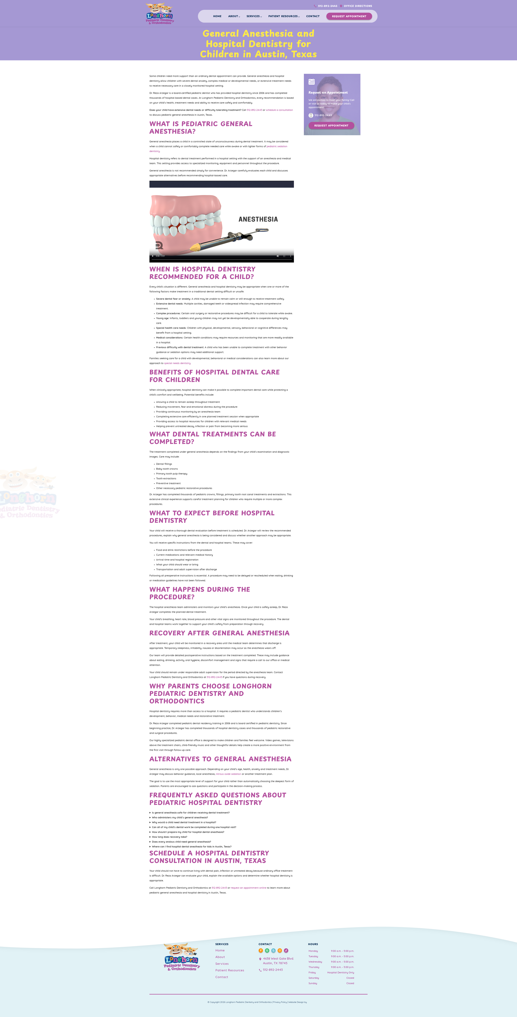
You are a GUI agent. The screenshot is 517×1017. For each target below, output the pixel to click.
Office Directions (358, 6)
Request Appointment (349, 16)
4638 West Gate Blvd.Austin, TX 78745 (278, 961)
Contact (313, 16)
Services (253, 16)
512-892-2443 (328, 6)
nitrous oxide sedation (228, 774)
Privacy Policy (280, 1002)
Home (217, 16)
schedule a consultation (279, 110)
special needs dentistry (177, 363)
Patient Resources (283, 16)
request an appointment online (248, 888)
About (233, 16)
